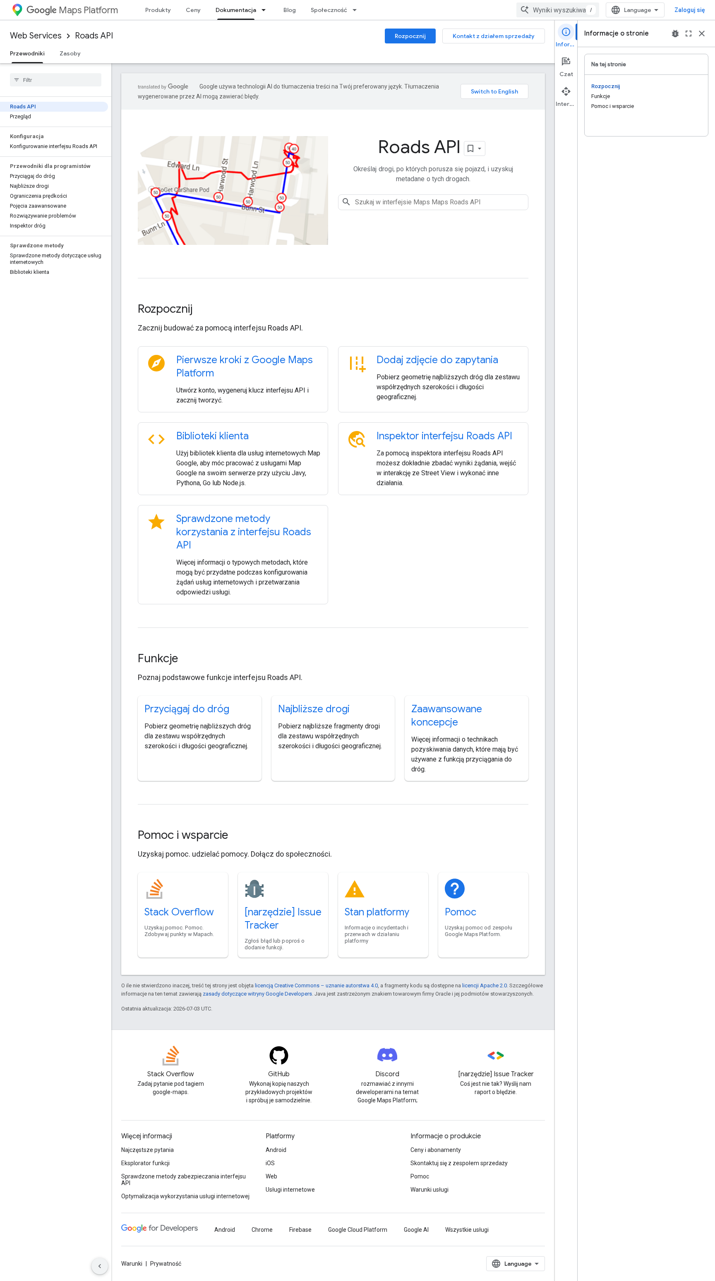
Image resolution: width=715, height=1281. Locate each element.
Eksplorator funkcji (145, 1163)
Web (271, 1176)
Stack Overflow (179, 912)
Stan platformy (377, 912)
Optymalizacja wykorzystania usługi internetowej (185, 1196)
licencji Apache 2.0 (484, 985)
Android (276, 1150)
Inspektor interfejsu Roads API (444, 436)
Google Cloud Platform (357, 1229)
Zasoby (70, 53)
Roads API (94, 36)
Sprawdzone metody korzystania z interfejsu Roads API (243, 531)
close (702, 33)
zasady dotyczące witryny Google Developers (257, 994)
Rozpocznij (410, 36)
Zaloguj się (689, 10)
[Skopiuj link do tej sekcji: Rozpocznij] (203, 310)
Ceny (193, 10)
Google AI (416, 1229)
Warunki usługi (429, 1189)
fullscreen (688, 33)
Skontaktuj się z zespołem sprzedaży (459, 1163)
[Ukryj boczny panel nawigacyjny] (99, 1266)
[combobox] (557, 9)
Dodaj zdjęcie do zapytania (437, 360)
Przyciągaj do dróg (186, 709)
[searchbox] (55, 79)
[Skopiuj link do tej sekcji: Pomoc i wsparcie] (239, 836)
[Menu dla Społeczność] (357, 10)
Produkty (158, 10)
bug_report (675, 33)
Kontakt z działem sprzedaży (494, 36)
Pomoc (460, 912)
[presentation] (333, 309)
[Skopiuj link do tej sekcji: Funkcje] (189, 659)
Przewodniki (27, 53)
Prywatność (165, 1263)
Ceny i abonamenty (435, 1150)
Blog (289, 10)
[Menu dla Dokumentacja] (266, 10)
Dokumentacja (236, 10)
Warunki (131, 1263)
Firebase (300, 1229)
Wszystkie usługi (467, 1229)
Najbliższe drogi (314, 709)
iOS (270, 1163)
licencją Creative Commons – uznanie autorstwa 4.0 (316, 985)
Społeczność (329, 10)
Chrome (262, 1229)
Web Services (36, 36)
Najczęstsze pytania (147, 1150)
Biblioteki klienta (212, 436)
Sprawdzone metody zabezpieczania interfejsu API (183, 1179)
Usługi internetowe (290, 1189)
